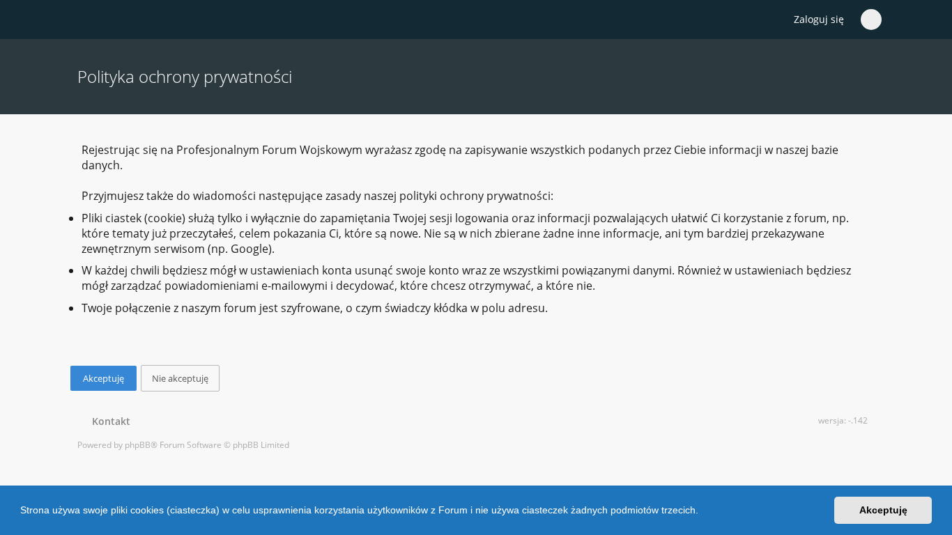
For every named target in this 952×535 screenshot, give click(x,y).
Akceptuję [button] (883, 509)
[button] (703, 512)
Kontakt (108, 421)
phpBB (138, 445)
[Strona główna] (85, 20)
